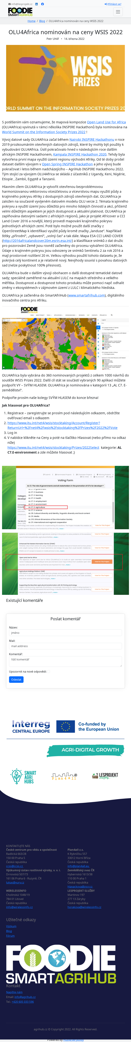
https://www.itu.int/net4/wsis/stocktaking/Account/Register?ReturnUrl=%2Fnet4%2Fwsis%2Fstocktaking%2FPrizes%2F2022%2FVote (63, 425)
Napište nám (14, 992)
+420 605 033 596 (23, 1002)
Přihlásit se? (114, 4)
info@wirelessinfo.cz (19, 907)
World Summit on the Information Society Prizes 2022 (43, 132)
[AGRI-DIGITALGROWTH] (65, 738)
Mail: (12, 641)
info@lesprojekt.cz (21, 4)
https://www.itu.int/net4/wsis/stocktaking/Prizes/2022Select (53, 447)
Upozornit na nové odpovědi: (28, 671)
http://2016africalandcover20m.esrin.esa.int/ (37, 240)
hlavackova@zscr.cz (80, 886)
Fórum (10, 936)
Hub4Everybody (73, 1040)
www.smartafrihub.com (86, 295)
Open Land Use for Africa (106, 122)
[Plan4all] (64, 776)
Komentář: (16, 654)
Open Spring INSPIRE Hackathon (67, 164)
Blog (42, 21)
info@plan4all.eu (79, 866)
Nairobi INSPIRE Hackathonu (91, 139)
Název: (13, 627)
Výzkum (11, 926)
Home (31, 21)
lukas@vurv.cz (15, 882)
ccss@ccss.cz (15, 866)
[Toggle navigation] (118, 12)
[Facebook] (42, 4)
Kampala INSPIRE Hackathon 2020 (79, 154)
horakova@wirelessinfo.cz (84, 907)
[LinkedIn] (36, 4)
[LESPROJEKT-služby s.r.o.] (105, 776)
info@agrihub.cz (25, 997)
